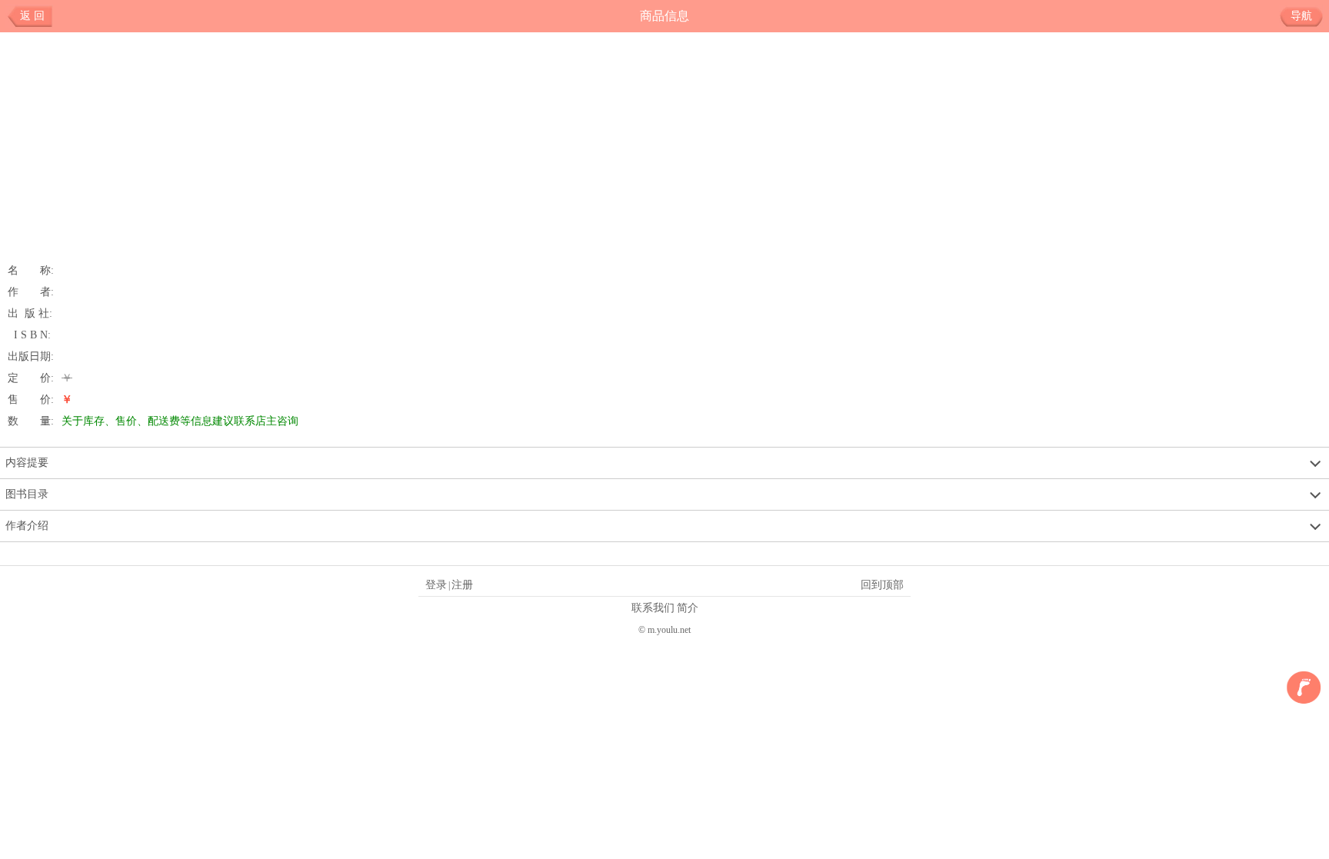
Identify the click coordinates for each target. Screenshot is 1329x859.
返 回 (32, 16)
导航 (1301, 16)
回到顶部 (882, 584)
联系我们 (652, 607)
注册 (462, 584)
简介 (687, 607)
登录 (436, 584)
